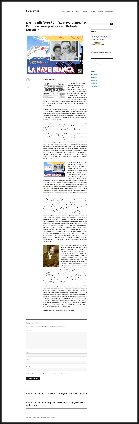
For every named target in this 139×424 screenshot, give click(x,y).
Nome (28, 352)
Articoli (77, 11)
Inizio (62, 11)
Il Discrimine (32, 11)
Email (28, 359)
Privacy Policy (36, 417)
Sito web (28, 366)
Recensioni (92, 11)
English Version (96, 79)
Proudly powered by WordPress (48, 417)
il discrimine (29, 83)
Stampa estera (95, 85)
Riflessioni (84, 11)
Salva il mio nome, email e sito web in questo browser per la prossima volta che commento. (49, 373)
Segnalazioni (95, 82)
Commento (30, 330)
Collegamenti (109, 11)
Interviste (100, 11)
